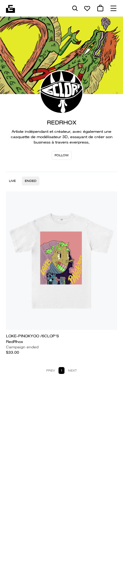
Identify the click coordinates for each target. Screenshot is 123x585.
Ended (30, 181)
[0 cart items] (100, 8)
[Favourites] (87, 8)
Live (12, 181)
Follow (62, 155)
